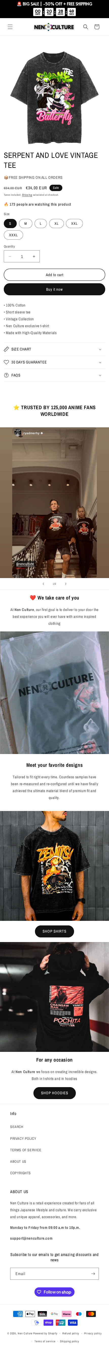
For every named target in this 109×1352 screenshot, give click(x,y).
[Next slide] (65, 584)
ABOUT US (18, 1161)
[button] (10, 26)
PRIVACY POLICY (23, 1138)
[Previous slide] (43, 584)
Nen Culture (25, 1333)
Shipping (27, 194)
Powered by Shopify (45, 1333)
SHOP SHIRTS (54, 931)
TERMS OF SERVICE (26, 1150)
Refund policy (70, 1333)
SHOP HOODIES (54, 1093)
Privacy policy (93, 1333)
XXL (74, 223)
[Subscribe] (93, 1274)
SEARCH (16, 1126)
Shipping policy (69, 1341)
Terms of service (44, 1341)
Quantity (9, 246)
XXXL (13, 235)
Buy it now (54, 289)
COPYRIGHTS (20, 1173)
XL (57, 223)
